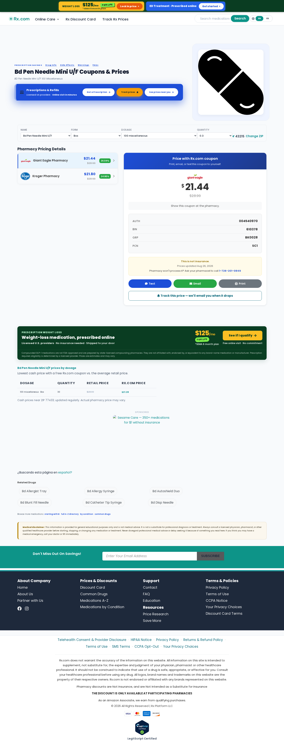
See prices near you (159, 92)
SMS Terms (121, 646)
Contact (150, 587)
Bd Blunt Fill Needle (34, 502)
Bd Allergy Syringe (100, 491)
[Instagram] (27, 609)
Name (24, 129)
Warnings (83, 65)
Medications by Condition (102, 606)
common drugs (103, 514)
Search (240, 18)
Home (22, 587)
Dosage (126, 129)
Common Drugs (94, 594)
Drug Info (51, 65)
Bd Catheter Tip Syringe (104, 502)
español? (65, 472)
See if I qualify (240, 335)
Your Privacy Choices (224, 606)
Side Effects (67, 65)
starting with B (52, 514)
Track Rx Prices (115, 19)
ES (267, 18)
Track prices (128, 92)
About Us (25, 594)
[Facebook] (19, 609)
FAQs (95, 65)
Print (242, 284)
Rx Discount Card (81, 19)
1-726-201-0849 (230, 271)
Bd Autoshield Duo (166, 491)
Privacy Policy (217, 587)
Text (152, 284)
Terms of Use (217, 594)
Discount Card (92, 587)
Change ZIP (254, 136)
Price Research (155, 614)
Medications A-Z (94, 600)
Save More (152, 620)
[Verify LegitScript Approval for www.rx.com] (142, 727)
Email (197, 284)
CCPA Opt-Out (146, 646)
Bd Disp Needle (162, 502)
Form (74, 129)
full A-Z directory (70, 514)
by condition (86, 514)
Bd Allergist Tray (34, 491)
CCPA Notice (216, 600)
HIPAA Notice (141, 639)
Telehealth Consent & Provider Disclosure (92, 639)
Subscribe (210, 556)
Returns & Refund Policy (203, 639)
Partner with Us (30, 600)
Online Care (45, 19)
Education (151, 600)
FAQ (146, 594)
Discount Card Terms (224, 613)
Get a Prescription (97, 92)
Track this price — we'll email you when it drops (196, 296)
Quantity (203, 129)
